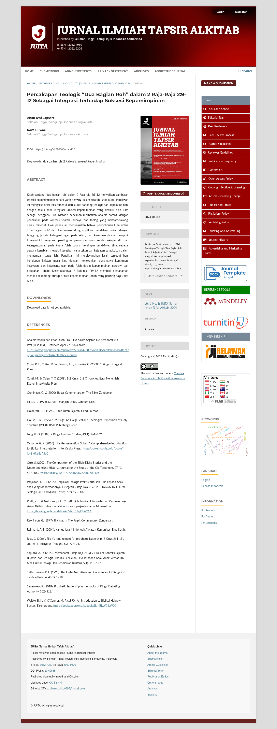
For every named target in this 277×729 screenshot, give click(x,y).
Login (220, 11)
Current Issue (155, 682)
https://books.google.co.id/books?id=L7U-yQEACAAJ (59, 511)
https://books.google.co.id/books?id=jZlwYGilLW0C (84, 605)
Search (247, 71)
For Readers (208, 510)
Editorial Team (155, 670)
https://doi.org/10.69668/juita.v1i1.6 (54, 149)
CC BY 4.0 (55, 682)
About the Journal (170, 71)
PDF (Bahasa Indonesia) (165, 193)
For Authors (208, 516)
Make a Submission (218, 83)
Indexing (152, 694)
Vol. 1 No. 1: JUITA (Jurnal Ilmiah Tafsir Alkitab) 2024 (93, 83)
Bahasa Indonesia (212, 486)
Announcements (78, 71)
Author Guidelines (157, 664)
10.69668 (50, 670)
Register (241, 11)
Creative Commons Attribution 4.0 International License (163, 378)
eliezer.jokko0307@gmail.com (67, 688)
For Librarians (209, 523)
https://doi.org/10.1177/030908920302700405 (69, 473)
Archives (141, 71)
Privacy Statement (113, 71)
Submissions (49, 71)
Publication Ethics (158, 676)
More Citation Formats (162, 275)
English (205, 480)
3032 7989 (46, 664)
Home (29, 71)
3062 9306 (70, 664)
